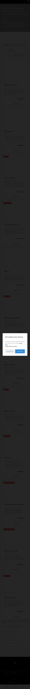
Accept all (20, 351)
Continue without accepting (11, 346)
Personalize (10, 351)
